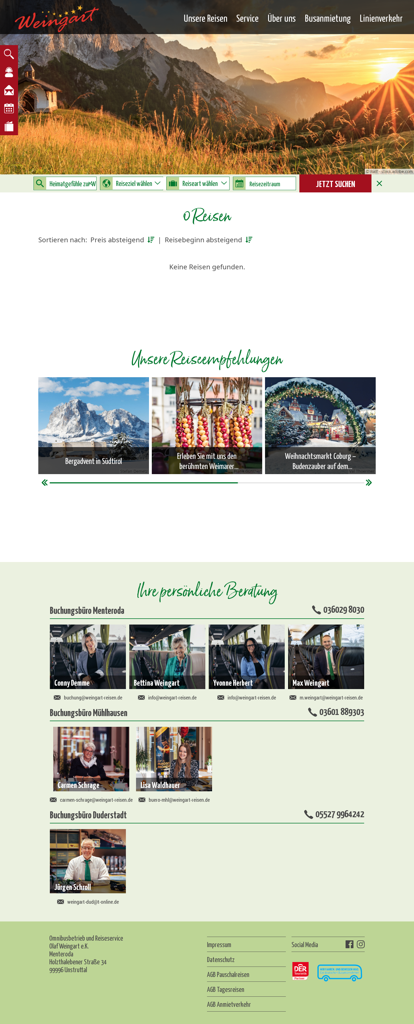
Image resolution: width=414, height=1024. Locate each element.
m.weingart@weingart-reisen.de (331, 697)
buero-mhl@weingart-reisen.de (179, 799)
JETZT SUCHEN (335, 183)
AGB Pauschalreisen (228, 974)
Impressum (219, 944)
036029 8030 (343, 609)
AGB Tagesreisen (225, 989)
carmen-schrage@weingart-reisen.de (96, 799)
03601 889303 (341, 711)
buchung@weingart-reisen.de (93, 697)
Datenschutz (221, 959)
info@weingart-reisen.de (172, 697)
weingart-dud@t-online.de (93, 901)
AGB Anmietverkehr (229, 1004)
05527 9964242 (339, 813)
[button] (369, 482)
